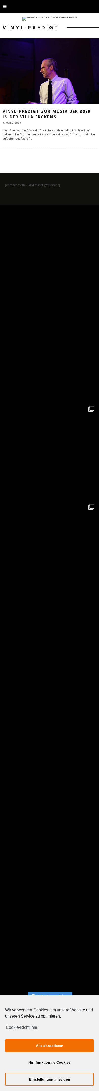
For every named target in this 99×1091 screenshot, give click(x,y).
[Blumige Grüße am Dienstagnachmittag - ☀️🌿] (49, 941)
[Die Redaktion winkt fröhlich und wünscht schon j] (49, 745)
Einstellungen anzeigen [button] (49, 1079)
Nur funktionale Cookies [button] (49, 1062)
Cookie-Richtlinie (21, 1027)
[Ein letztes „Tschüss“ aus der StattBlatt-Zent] (49, 353)
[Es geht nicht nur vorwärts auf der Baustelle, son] (49, 255)
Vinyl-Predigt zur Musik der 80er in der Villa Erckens (47, 114)
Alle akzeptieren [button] (49, 1046)
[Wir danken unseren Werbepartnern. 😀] (49, 451)
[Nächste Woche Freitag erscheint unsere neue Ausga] (49, 647)
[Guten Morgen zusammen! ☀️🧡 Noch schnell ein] (49, 843)
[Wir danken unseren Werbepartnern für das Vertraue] (49, 549)
